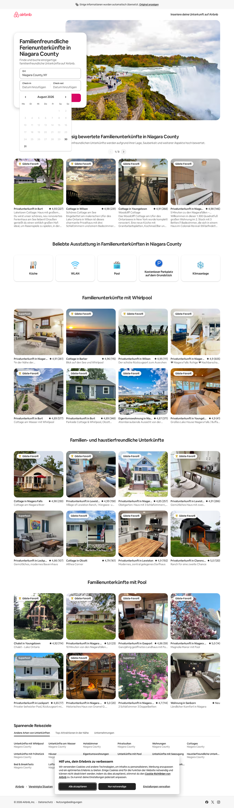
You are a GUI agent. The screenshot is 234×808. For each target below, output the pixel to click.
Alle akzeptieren (77, 786)
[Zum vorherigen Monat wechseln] (26, 97)
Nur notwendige (117, 786)
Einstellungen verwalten (156, 786)
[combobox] (50, 75)
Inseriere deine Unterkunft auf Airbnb (194, 14)
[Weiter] (123, 151)
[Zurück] (110, 151)
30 (65, 139)
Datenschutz (45, 802)
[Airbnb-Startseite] (23, 14)
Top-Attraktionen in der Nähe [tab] (72, 732)
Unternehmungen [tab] (104, 732)
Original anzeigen (149, 4)
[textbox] (34, 87)
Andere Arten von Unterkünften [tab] (32, 732)
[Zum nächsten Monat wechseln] (65, 97)
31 (25, 146)
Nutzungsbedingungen (69, 802)
